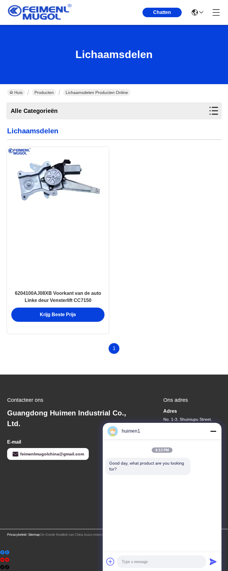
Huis (18, 92)
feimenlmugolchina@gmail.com (52, 454)
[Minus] (213, 431)
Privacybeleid (16, 534)
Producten (44, 92)
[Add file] (110, 561)
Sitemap (34, 534)
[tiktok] (5, 567)
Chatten (162, 12)
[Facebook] (5, 552)
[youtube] (5, 559)
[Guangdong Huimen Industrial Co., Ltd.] (39, 12)
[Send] (213, 561)
